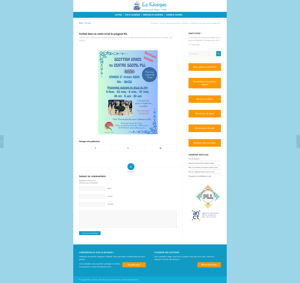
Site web (110, 204)
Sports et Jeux (153, 38)
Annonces (97, 38)
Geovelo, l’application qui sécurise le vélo (201, 172)
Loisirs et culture (128, 38)
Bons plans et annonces (204, 66)
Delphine (82, 41)
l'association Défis (114, 280)
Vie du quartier (163, 38)
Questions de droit (204, 113)
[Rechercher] (185, 15)
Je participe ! (134, 264)
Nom (110, 188)
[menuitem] (118, 15)
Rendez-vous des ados (205, 142)
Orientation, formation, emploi (204, 83)
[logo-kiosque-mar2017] (150, 6)
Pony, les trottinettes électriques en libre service (203, 167)
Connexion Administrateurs (129, 280)
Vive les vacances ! (194, 159)
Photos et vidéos (205, 99)
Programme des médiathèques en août (200, 176)
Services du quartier (141, 38)
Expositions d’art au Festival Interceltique (201, 163)
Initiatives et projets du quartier (112, 38)
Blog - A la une (85, 23)
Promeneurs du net (204, 128)
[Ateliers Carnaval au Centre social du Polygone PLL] (298, 141)
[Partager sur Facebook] (95, 148)
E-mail (110, 196)
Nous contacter (209, 264)
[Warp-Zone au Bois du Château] (2, 141)
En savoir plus (194, 44)
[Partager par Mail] (160, 148)
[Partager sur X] (128, 148)
